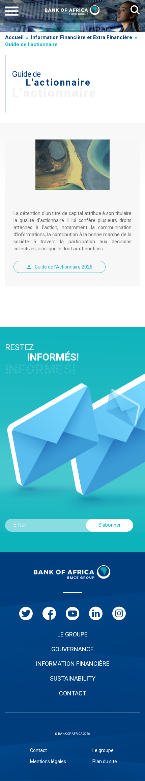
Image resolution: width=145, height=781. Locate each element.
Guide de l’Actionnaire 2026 (63, 267)
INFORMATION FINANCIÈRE (73, 663)
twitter (26, 613)
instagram (119, 613)
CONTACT (72, 693)
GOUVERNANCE (72, 649)
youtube (72, 613)
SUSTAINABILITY (72, 678)
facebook (49, 613)
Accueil (14, 37)
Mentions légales (48, 761)
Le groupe (103, 750)
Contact (38, 750)
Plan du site (104, 761)
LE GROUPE (72, 634)
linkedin (96, 613)
